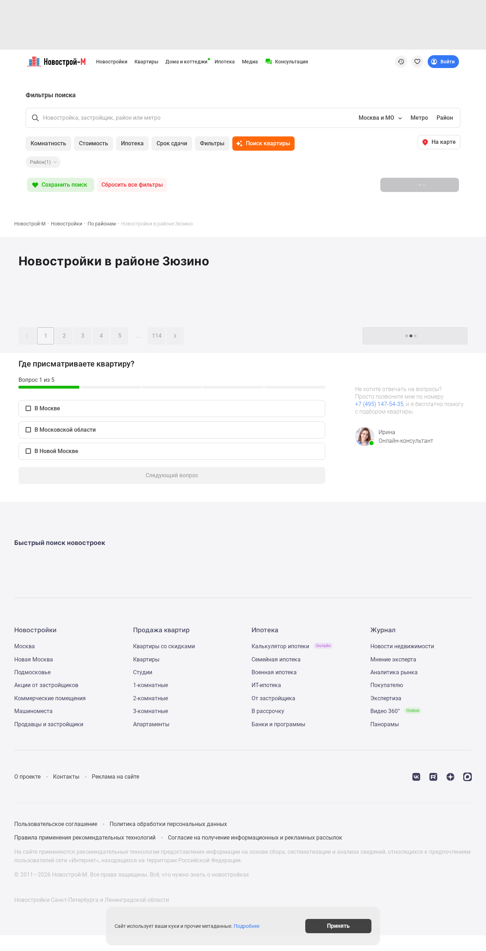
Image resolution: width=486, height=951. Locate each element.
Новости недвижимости (402, 646)
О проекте (27, 776)
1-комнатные (150, 685)
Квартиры (146, 61)
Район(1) (40, 162)
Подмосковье (32, 672)
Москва (24, 646)
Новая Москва (33, 659)
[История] (401, 61)
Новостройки (111, 61)
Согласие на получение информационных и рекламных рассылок (255, 837)
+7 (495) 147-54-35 (379, 404)
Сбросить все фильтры (132, 184)
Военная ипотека (274, 672)
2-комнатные (150, 698)
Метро (419, 117)
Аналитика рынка (394, 672)
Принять (338, 926)
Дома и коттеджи (186, 61)
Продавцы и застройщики (48, 724)
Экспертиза (385, 698)
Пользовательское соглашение (55, 824)
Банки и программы (278, 724)
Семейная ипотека (276, 659)
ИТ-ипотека (266, 685)
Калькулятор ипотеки (291, 646)
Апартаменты (151, 724)
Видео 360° (394, 711)
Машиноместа (33, 711)
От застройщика (273, 698)
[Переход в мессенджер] (467, 776)
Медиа (250, 61)
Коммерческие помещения (50, 698)
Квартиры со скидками (164, 646)
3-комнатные (150, 711)
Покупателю (386, 685)
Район (445, 117)
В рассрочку (268, 711)
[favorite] (417, 61)
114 (157, 335)
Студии (142, 672)
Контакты (66, 776)
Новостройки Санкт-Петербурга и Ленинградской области (91, 900)
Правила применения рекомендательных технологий (84, 837)
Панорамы (384, 724)
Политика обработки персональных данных (168, 824)
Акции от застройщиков (46, 685)
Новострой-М (30, 224)
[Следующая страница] (175, 335)
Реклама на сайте (115, 776)
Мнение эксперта (393, 659)
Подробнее (246, 926)
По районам (102, 224)
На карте (444, 142)
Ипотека (225, 61)
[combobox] (379, 117)
